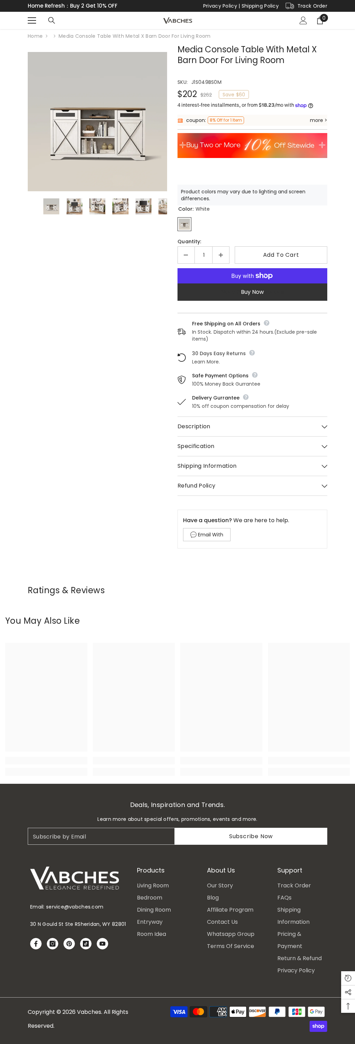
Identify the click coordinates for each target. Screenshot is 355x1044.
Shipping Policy (260, 5)
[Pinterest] (69, 943)
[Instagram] (52, 943)
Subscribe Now (251, 836)
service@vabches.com (74, 906)
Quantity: (189, 241)
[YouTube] (102, 943)
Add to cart (281, 255)
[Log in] (303, 20)
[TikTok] (86, 943)
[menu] (32, 20)
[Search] (51, 20)
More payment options (252, 292)
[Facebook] (36, 943)
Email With (210, 534)
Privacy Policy (220, 5)
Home (35, 36)
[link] (46, 760)
